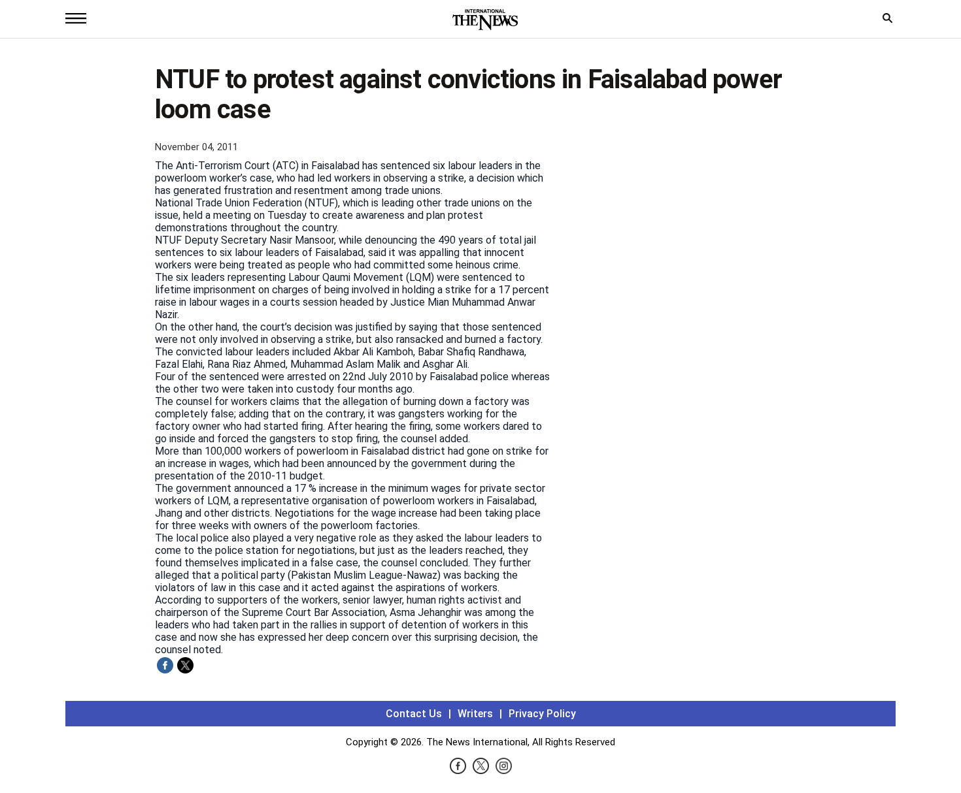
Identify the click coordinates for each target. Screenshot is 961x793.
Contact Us (414, 713)
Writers (475, 713)
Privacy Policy (542, 713)
